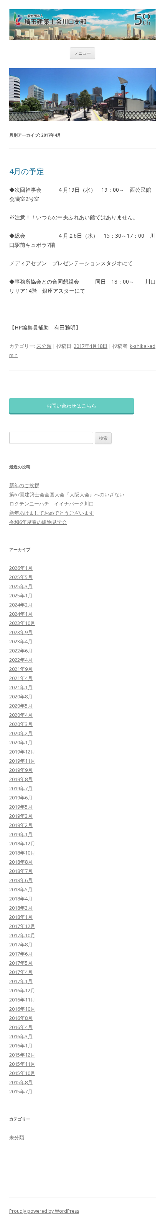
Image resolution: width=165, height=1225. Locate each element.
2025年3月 (21, 586)
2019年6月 (21, 797)
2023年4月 (21, 641)
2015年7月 (21, 1091)
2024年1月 (21, 613)
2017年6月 (21, 953)
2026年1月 (21, 567)
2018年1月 (21, 916)
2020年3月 (21, 724)
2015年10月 (22, 1073)
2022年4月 (21, 659)
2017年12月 (22, 926)
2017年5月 (21, 962)
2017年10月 (22, 935)
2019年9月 (21, 770)
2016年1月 (21, 1045)
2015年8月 (21, 1082)
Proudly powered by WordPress (44, 1211)
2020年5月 (21, 705)
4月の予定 (26, 171)
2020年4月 (21, 714)
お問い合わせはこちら (71, 405)
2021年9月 (21, 669)
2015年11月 (22, 1063)
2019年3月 (21, 815)
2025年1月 (21, 595)
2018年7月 (21, 871)
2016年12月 (22, 990)
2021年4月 (21, 678)
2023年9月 (21, 632)
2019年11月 (22, 760)
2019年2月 (21, 825)
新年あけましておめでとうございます (51, 512)
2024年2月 (21, 604)
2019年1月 (21, 834)
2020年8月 (21, 696)
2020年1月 (21, 742)
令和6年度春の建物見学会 (38, 522)
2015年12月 (22, 1054)
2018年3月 (21, 907)
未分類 (43, 346)
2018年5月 (21, 889)
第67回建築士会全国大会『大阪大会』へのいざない (66, 494)
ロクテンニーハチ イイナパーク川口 (51, 503)
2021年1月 (21, 687)
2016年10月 (22, 1008)
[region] (82, 94)
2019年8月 (21, 779)
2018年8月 (21, 861)
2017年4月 (21, 972)
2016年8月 (21, 1018)
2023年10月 (22, 623)
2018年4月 (21, 898)
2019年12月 (22, 751)
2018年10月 (22, 852)
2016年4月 (21, 1027)
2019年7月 (21, 788)
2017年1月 (21, 981)
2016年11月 (22, 999)
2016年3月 (21, 1036)
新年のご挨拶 (24, 485)
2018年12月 (22, 843)
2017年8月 (21, 944)
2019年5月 (21, 806)
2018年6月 (21, 880)
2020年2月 (21, 733)
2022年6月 (21, 650)
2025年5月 (21, 577)
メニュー (82, 53)
